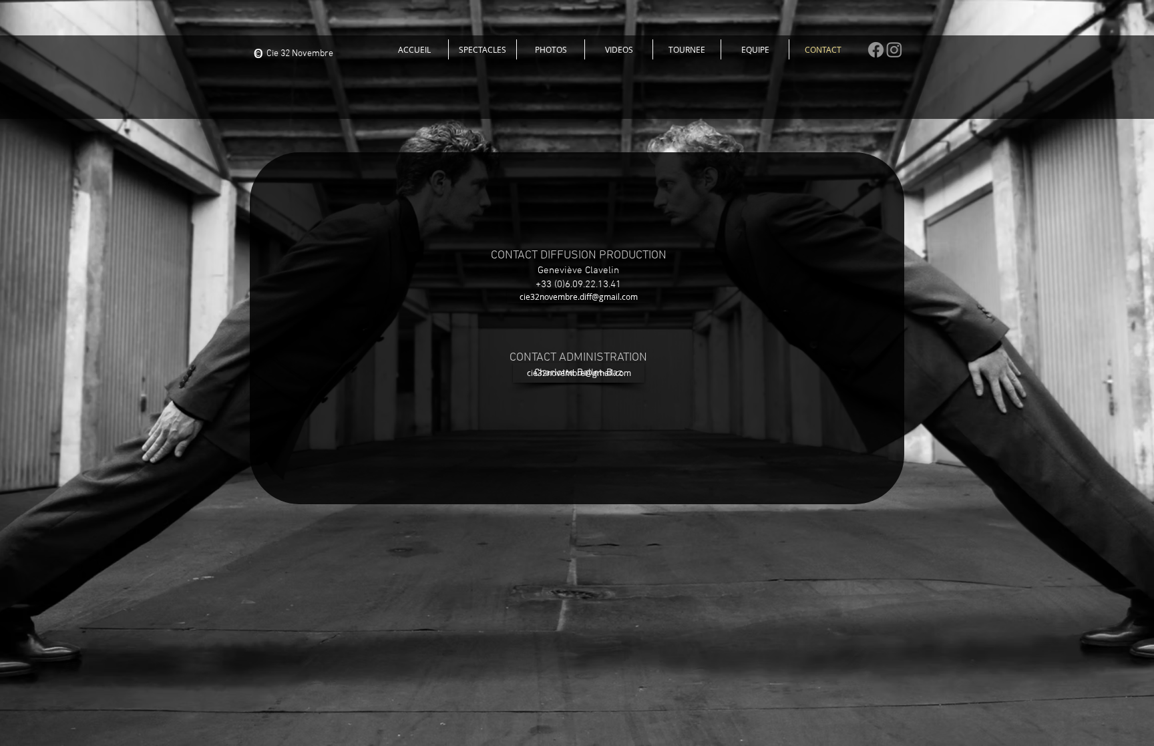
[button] (482, 49)
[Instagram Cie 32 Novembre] (894, 49)
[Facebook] (876, 49)
